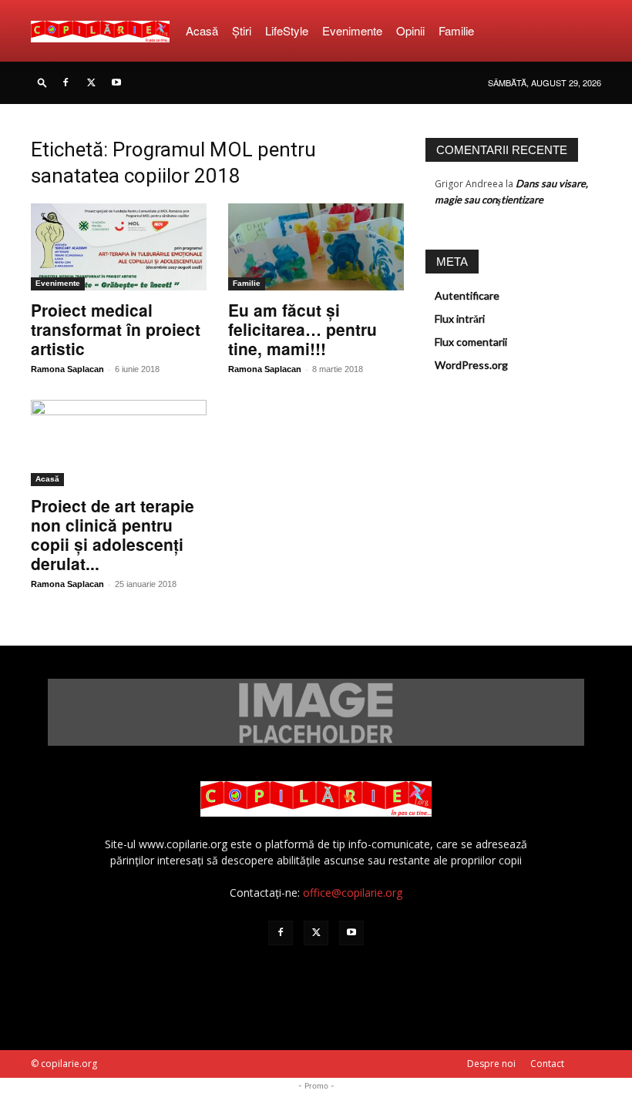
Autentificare (467, 295)
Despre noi (491, 1063)
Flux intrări (460, 318)
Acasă (202, 30)
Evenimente (352, 30)
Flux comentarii (471, 341)
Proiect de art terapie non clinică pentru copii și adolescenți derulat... (112, 534)
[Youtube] (116, 82)
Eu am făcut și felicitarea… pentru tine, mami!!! (302, 329)
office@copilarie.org (352, 892)
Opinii (410, 30)
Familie (456, 30)
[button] (42, 82)
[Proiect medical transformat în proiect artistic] (119, 246)
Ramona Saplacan (67, 369)
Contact (547, 1063)
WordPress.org (471, 364)
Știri (241, 30)
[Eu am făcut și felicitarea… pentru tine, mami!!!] (316, 246)
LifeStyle (286, 30)
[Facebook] (65, 82)
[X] (91, 82)
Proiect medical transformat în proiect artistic (115, 329)
